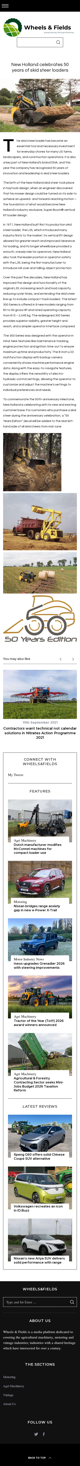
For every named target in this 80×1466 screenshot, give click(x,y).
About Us (9, 1404)
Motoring (20, 901)
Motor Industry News (29, 959)
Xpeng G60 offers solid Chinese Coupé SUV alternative (39, 1156)
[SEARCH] (58, 42)
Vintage (8, 1395)
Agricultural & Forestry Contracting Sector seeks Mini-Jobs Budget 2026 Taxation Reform (38, 1084)
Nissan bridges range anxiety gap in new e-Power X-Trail (37, 908)
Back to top (37, 1457)
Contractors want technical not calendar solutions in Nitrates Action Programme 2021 (40, 733)
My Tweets (15, 774)
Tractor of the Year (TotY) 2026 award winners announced (39, 1023)
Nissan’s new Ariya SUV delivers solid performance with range (39, 1260)
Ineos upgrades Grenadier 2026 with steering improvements (39, 966)
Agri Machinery (25, 840)
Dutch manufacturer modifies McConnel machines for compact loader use (38, 849)
